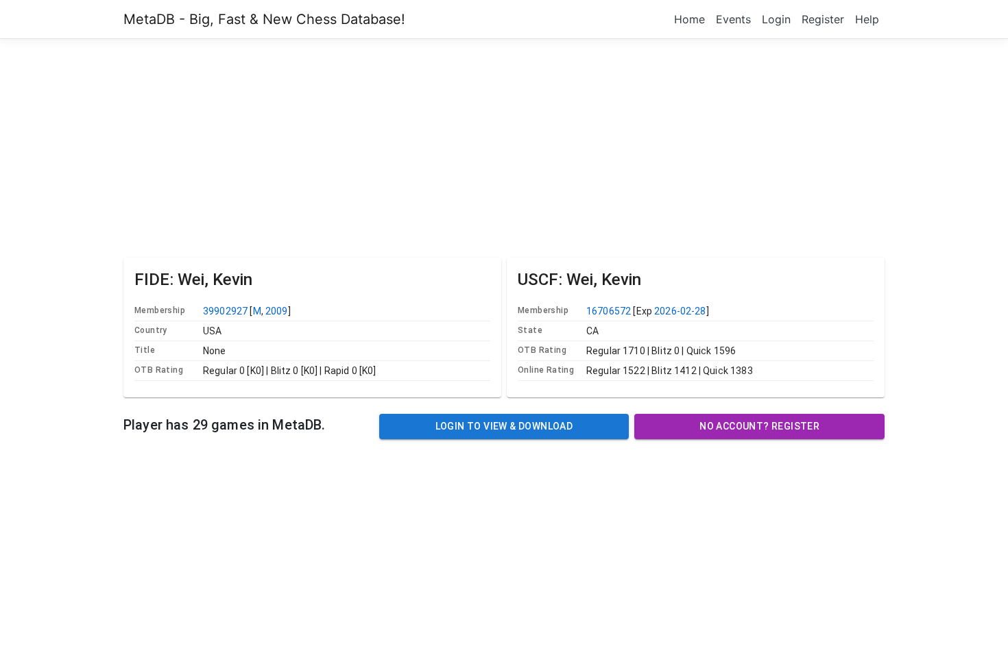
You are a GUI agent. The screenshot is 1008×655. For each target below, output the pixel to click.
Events (733, 19)
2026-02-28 (680, 311)
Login (776, 19)
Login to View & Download (504, 426)
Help (867, 19)
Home (689, 19)
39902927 (225, 311)
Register (823, 19)
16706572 (608, 311)
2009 (276, 311)
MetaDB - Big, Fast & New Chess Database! (264, 19)
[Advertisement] (504, 146)
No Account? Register (759, 426)
